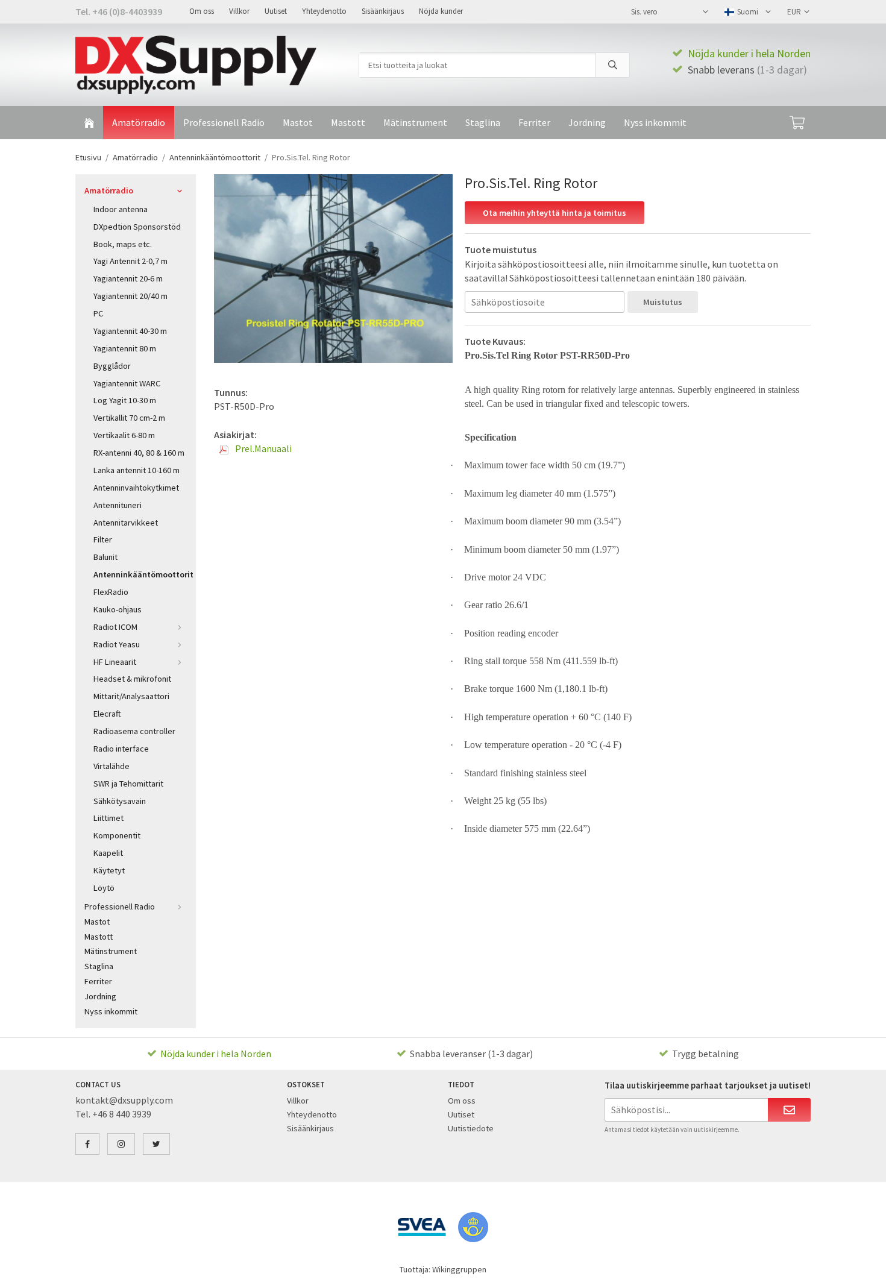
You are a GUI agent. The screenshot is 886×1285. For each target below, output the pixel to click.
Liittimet (108, 817)
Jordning (587, 122)
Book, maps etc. (122, 244)
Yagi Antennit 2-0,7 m (130, 261)
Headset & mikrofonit (132, 678)
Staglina (482, 122)
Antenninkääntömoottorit (140, 574)
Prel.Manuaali (262, 448)
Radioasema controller (134, 731)
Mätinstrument (415, 122)
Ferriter (534, 122)
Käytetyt (109, 870)
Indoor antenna (120, 209)
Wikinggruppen (459, 1269)
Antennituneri (117, 505)
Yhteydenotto (324, 11)
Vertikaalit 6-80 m (124, 435)
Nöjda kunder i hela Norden (749, 53)
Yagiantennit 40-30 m (130, 330)
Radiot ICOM (115, 626)
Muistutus (662, 302)
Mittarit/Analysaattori (131, 696)
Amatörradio (138, 122)
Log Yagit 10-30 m (124, 400)
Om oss (201, 11)
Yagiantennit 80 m (124, 348)
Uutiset (276, 11)
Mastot (298, 122)
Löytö (104, 887)
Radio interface (121, 748)
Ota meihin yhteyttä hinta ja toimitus (554, 212)
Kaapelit (108, 852)
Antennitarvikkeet (125, 522)
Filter (102, 539)
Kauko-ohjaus (117, 609)
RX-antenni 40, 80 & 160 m (138, 452)
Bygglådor (112, 365)
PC (98, 313)
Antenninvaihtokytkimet (136, 487)
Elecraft (107, 713)
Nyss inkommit (655, 122)
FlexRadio (110, 591)
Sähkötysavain (119, 801)
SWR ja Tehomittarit (128, 783)
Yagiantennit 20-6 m (128, 278)
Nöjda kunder (441, 11)
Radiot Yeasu (116, 644)
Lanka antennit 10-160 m (136, 470)
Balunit (105, 556)
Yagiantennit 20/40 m (130, 296)
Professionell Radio (224, 122)
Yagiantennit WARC (126, 383)
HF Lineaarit (114, 661)
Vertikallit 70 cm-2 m (129, 417)
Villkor (239, 11)
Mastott (348, 122)
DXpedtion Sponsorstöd (137, 226)
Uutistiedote (471, 1128)
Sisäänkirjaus (383, 11)
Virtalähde (111, 766)
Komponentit (116, 835)
